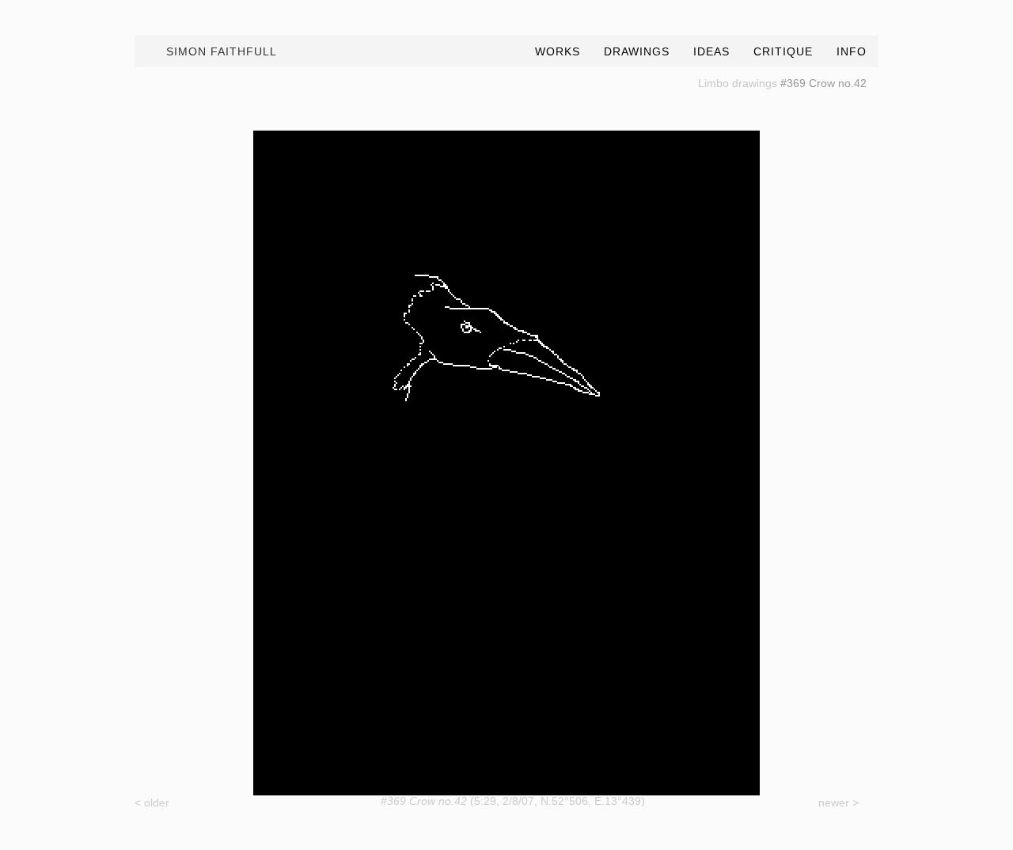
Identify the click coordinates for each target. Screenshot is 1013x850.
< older (152, 802)
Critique (783, 51)
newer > (838, 802)
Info (852, 51)
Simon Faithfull (221, 51)
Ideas (711, 51)
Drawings (637, 51)
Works (557, 51)
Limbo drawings (737, 83)
